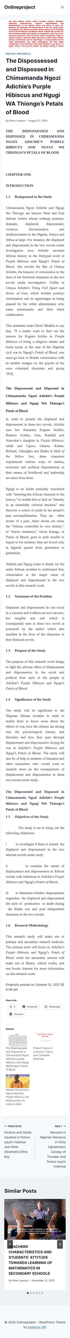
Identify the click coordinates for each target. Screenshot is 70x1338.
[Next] (60, 1244)
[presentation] (35, 1219)
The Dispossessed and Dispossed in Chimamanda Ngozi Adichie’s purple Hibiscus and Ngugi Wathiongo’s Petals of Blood (17, 1058)
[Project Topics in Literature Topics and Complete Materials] (45, 1039)
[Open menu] (62, 7)
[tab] (28, 1293)
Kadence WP (37, 1327)
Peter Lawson (17, 120)
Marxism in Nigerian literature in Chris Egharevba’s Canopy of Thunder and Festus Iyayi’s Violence (53, 1146)
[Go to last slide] (10, 1244)
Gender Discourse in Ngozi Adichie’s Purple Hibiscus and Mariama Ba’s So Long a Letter (17, 1096)
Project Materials (18, 53)
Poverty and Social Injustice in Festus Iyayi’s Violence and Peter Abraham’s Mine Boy (17, 1142)
